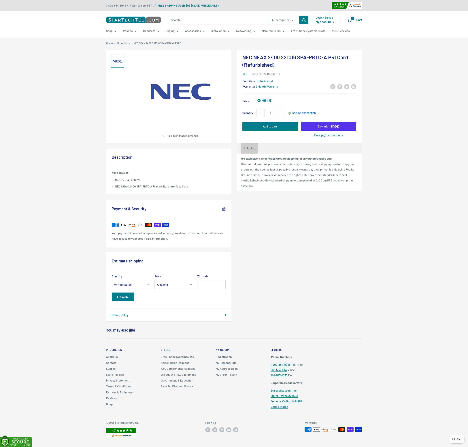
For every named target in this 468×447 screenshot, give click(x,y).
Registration (224, 356)
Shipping (249, 148)
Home (109, 43)
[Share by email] (353, 86)
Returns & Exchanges (120, 392)
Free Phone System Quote (177, 356)
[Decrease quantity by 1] (260, 113)
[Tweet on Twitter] (346, 86)
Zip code (202, 276)
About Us (112, 356)
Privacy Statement (118, 380)
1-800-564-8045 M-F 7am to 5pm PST (129, 5)
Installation (218, 30)
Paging (170, 30)
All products (123, 43)
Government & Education (177, 380)
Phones (128, 30)
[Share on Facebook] (332, 86)
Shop (109, 30)
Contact (111, 362)
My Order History (226, 374)
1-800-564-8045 (280, 364)
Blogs (109, 404)
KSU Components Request (178, 368)
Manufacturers (271, 30)
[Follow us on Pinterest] (221, 429)
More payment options (328, 135)
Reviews (111, 398)
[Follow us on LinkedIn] (235, 429)
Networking (243, 30)
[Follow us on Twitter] (214, 429)
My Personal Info (226, 362)
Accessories (193, 30)
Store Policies (115, 374)
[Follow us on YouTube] (228, 429)
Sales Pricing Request (175, 362)
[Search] (303, 20)
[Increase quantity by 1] (280, 113)
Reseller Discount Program (178, 386)
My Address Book (227, 368)
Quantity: (248, 113)
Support (111, 368)
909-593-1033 (279, 375)
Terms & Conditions (118, 386)
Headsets (149, 30)
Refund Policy (120, 315)
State (157, 276)
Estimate (123, 297)
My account (323, 22)
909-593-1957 (279, 369)
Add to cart (270, 126)
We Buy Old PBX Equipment (178, 374)
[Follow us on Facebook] (207, 429)
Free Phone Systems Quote (308, 30)
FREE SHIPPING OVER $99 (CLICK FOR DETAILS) (188, 5)
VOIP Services (341, 30)
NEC (244, 74)
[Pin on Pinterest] (339, 86)
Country (117, 276)
